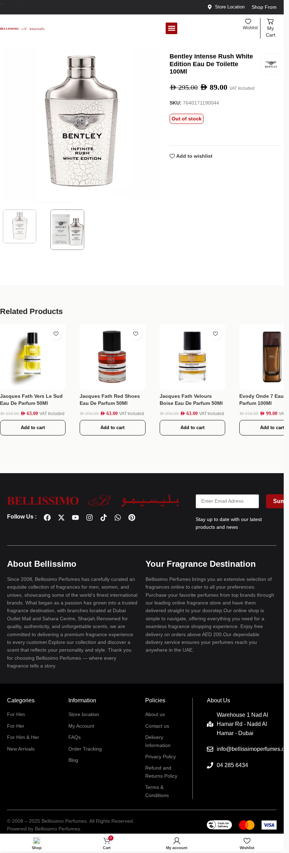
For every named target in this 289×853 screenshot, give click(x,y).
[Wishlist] (248, 21)
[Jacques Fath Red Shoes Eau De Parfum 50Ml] (112, 357)
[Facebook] (47, 517)
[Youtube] (75, 517)
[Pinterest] (131, 517)
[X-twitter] (61, 517)
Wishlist (250, 27)
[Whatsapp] (117, 517)
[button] (171, 28)
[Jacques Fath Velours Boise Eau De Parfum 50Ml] (192, 357)
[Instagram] (89, 517)
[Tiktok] (103, 517)
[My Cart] (270, 21)
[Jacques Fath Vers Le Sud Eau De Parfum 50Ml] (33, 357)
